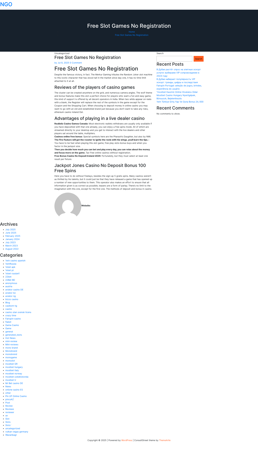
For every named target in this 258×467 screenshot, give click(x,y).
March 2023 (11, 245)
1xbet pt (9, 270)
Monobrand (11, 351)
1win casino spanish (15, 260)
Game (8, 328)
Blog (7, 302)
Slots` (8, 425)
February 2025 (12, 236)
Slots (7, 422)
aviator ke (10, 292)
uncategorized (12, 428)
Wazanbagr (11, 435)
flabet (8, 322)
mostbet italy (12, 370)
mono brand (11, 347)
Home (132, 31)
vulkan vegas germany (16, 431)
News (8, 386)
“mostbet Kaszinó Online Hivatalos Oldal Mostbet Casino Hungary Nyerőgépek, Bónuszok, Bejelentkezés (177, 95)
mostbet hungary (14, 367)
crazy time (10, 315)
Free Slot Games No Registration (131, 35)
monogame (11, 357)
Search (160, 53)
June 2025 (10, 232)
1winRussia (10, 263)
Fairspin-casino (13, 318)
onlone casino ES (14, 389)
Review (9, 405)
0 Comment (76, 62)
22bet (8, 276)
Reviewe (9, 409)
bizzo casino (11, 299)
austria (8, 286)
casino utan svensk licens (18, 312)
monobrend (11, 354)
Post (7, 402)
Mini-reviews (11, 344)
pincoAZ (9, 399)
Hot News (10, 338)
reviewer (9, 412)
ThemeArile (165, 440)
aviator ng (10, 296)
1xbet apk (10, 267)
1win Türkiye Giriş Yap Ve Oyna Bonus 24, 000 (180, 101)
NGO (6, 4)
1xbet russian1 (12, 273)
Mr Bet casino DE (14, 383)
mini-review (11, 341)
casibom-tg (11, 305)
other (8, 393)
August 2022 (12, 248)
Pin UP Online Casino (16, 396)
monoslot (10, 360)
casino (8, 309)
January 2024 (12, 239)
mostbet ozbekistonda (16, 376)
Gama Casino (12, 325)
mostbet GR (11, 363)
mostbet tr (10, 380)
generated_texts (13, 334)
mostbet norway (13, 373)
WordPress (126, 440)
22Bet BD (10, 280)
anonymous (11, 283)
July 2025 (10, 229)
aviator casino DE (14, 289)
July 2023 (10, 242)
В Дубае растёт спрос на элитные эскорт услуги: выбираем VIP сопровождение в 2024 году (179, 72)
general (9, 331)
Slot (7, 418)
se (6, 415)
